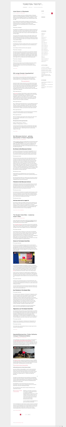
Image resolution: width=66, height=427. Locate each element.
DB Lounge (16, 93)
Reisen (16, 131)
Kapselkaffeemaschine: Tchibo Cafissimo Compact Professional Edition (46, 75)
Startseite (25, 7)
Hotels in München (44, 49)
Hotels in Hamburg (44, 46)
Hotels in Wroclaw (44, 54)
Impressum (30, 7)
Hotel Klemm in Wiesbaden (21, 11)
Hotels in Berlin (43, 42)
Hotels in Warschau (44, 53)
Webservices (43, 61)
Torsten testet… (33, 4)
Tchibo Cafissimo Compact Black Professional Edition (23, 340)
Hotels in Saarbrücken (44, 50)
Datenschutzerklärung (38, 7)
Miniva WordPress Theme (19, 422)
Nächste (29, 414)
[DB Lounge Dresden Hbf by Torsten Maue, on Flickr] (25, 81)
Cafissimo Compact (17, 360)
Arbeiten (42, 34)
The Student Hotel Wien (18, 224)
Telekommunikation (44, 60)
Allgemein (42, 33)
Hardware (42, 38)
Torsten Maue (24, 139)
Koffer (14, 270)
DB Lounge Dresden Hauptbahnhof (23, 73)
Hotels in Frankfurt (44, 45)
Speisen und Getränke (44, 58)
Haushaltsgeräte (18, 410)
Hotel (16, 68)
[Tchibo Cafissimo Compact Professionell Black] (20, 365)
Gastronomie (43, 37)
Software (42, 57)
